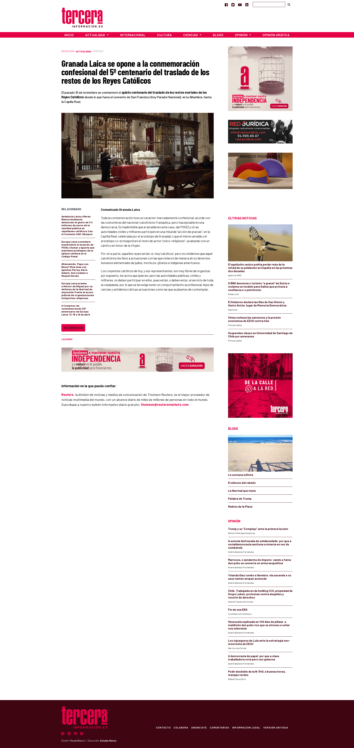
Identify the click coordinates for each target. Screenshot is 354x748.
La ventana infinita (240, 474)
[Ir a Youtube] (240, 4)
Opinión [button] (241, 35)
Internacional (132, 35)
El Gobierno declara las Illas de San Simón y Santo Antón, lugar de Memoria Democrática (257, 303)
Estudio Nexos (108, 740)
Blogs (218, 35)
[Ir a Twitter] (233, 4)
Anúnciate (199, 727)
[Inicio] (82, 17)
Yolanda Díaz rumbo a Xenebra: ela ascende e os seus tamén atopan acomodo (259, 577)
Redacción (67, 51)
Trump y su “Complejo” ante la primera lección (258, 528)
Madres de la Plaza (240, 506)
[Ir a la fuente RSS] (246, 4)
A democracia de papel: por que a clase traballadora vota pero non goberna (253, 657)
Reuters (67, 395)
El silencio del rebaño (242, 482)
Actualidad (83, 51)
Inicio (69, 35)
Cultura (164, 35)
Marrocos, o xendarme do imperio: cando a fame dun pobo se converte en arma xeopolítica (259, 561)
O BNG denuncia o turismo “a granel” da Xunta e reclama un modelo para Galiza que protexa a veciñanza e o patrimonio (259, 286)
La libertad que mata (242, 490)
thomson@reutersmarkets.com (165, 404)
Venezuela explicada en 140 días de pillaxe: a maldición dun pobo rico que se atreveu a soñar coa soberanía (259, 625)
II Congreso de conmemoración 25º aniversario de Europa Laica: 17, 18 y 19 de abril (75, 310)
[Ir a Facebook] (226, 4)
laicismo (66, 339)
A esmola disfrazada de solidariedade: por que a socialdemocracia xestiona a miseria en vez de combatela (259, 544)
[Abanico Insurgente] (260, 178)
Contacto (163, 727)
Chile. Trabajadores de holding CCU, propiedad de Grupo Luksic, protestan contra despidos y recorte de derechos (260, 594)
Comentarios (219, 727)
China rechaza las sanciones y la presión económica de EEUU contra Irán (254, 319)
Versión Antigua (275, 727)
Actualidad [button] (95, 35)
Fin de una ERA (237, 609)
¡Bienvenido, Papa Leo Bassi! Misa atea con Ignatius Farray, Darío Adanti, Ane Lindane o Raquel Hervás (74, 269)
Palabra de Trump (239, 498)
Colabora (181, 727)
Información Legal (246, 727)
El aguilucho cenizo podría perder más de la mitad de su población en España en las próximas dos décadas (260, 268)
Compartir (74, 327)
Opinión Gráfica (276, 35)
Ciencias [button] (191, 35)
